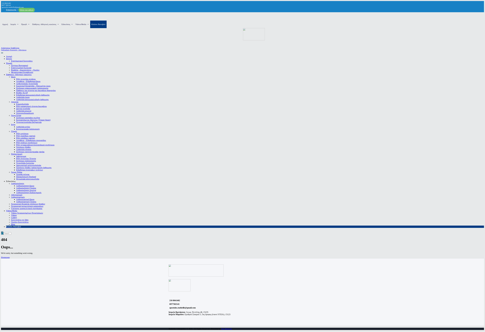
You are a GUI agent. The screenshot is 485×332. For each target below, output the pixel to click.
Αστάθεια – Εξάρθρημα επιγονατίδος (31, 140)
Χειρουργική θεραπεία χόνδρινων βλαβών (28, 204)
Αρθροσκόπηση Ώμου (25, 186)
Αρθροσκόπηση (17, 183)
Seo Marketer (226, 329)
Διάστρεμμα (21, 156)
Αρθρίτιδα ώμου (23, 97)
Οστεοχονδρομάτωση (25, 113)
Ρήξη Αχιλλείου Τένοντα (26, 158)
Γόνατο (14, 131)
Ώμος (13, 77)
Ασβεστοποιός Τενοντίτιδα (27, 84)
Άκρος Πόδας (16, 172)
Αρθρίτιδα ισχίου (23, 127)
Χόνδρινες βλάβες (23, 147)
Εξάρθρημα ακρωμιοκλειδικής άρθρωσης (33, 95)
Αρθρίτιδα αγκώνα (23, 111)
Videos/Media (80, 24)
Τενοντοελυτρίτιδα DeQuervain (29, 122)
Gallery (14, 217)
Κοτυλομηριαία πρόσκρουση (28, 129)
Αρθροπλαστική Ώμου (25, 199)
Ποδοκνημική (16, 154)
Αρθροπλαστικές (18, 197)
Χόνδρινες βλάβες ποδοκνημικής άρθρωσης (34, 168)
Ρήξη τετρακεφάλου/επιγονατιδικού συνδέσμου (35, 145)
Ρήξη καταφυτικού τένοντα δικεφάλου (31, 106)
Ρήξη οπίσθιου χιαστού (25, 138)
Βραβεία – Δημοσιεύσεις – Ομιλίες (25, 70)
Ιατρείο (13, 24)
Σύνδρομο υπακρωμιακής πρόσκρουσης (32, 88)
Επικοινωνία (11, 10)
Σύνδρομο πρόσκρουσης (26, 161)
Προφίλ (24, 24)
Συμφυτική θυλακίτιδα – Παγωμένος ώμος (33, 86)
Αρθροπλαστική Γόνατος (26, 202)
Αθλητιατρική (16, 195)
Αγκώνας (14, 102)
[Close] (2, 231)
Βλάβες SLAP (22, 93)
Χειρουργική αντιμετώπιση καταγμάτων (27, 206)
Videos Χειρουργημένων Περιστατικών (27, 213)
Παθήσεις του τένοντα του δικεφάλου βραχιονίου (36, 90)
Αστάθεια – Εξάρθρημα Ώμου (28, 81)
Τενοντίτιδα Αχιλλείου (25, 163)
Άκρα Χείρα (16, 115)
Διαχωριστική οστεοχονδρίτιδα (28, 165)
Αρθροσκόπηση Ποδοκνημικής (28, 193)
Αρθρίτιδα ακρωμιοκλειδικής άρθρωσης (32, 99)
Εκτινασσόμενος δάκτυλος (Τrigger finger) (33, 120)
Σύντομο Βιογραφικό (19, 65)
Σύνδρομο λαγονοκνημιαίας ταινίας (30, 152)
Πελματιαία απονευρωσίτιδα (27, 179)
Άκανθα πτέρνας (22, 174)
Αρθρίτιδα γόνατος (23, 149)
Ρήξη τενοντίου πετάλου (26, 79)
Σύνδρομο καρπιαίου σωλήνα (28, 118)
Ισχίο (13, 124)
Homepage (5, 257)
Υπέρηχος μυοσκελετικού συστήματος (26, 208)
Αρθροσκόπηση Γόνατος (26, 188)
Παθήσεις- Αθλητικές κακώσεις (44, 24)
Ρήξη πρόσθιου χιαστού (25, 136)
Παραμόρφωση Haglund (26, 177)
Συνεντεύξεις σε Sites (19, 220)
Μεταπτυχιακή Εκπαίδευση (22, 72)
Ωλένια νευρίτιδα (23, 109)
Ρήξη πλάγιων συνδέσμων (26, 143)
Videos (14, 215)
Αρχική (5, 24)
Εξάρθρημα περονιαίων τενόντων (29, 170)
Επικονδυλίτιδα (22, 104)
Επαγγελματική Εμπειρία (21, 68)
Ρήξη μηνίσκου (22, 134)
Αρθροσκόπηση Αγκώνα (26, 190)
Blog (13, 224)
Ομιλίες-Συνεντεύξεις (20, 222)
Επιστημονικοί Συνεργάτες (22, 61)
